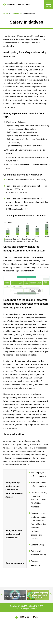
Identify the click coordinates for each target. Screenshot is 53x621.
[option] (15, 595)
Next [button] (51, 594)
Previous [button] (2, 594)
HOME (5, 14)
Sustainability (15, 14)
